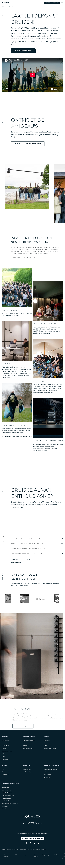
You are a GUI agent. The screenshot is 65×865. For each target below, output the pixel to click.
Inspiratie (39, 3)
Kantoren (4, 743)
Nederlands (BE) (6, 849)
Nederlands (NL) (37, 849)
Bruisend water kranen (50, 769)
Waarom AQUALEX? (28, 748)
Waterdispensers (6, 798)
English (44, 849)
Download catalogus (28, 740)
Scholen (4, 753)
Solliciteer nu (16, 562)
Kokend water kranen (50, 772)
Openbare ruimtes (7, 751)
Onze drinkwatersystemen (10, 783)
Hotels (4, 748)
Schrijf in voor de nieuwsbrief (32, 838)
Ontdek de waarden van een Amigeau (28, 143)
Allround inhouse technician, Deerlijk (26, 553)
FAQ (3, 769)
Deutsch (29, 849)
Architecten (5, 759)
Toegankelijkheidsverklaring (50, 855)
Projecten (25, 743)
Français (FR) (23, 849)
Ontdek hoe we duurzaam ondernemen (18, 436)
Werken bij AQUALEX (50, 748)
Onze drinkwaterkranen (51, 765)
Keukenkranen (48, 774)
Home (2, 6)
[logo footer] (32, 817)
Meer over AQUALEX (23, 726)
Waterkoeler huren (7, 792)
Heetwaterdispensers (8, 800)
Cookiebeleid (16, 855)
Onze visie (47, 740)
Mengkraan (47, 777)
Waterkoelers (5, 787)
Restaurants (5, 745)
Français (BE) (15, 849)
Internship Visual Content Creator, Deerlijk (28, 548)
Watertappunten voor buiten (10, 803)
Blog (45, 745)
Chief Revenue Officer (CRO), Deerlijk (26, 539)
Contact (4, 772)
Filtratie (4, 809)
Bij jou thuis (5, 740)
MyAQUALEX (5, 774)
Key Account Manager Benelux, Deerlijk (27, 543)
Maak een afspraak (51, 3)
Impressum (27, 855)
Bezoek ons (26, 765)
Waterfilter (5, 806)
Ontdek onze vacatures (23, 50)
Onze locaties (26, 769)
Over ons (46, 743)
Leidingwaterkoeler (7, 790)
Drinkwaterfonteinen (8, 795)
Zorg (3, 756)
